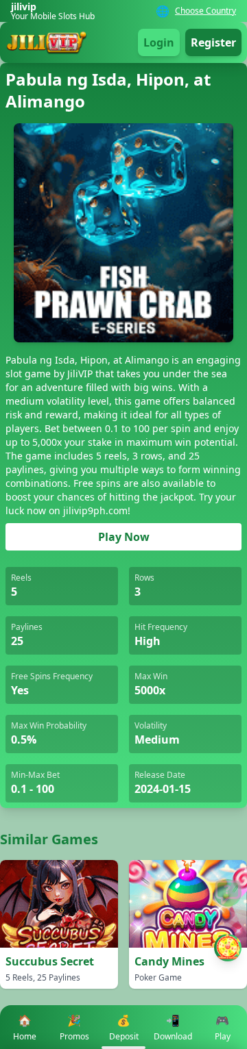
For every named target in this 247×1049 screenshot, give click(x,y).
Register (213, 42)
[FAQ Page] (228, 893)
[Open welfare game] (228, 947)
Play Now (124, 536)
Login (158, 42)
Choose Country (205, 10)
